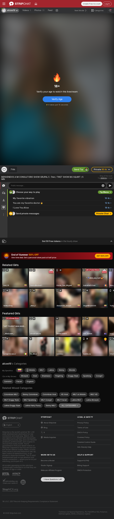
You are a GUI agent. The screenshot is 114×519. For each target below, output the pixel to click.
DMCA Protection (84, 470)
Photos (39, 10)
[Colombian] (19, 370)
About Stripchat (50, 423)
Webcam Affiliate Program (51, 470)
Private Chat (102, 213)
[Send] (110, 185)
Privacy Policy (83, 423)
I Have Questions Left (53, 479)
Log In (107, 4)
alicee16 (6, 363)
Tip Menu (104, 192)
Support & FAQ (83, 461)
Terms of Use (82, 428)
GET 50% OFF (102, 256)
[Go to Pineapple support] (23, 482)
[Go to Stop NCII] (10, 490)
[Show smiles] (103, 185)
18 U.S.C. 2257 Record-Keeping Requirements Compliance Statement (30, 501)
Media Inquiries (50, 437)
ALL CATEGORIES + (70, 405)
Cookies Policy (83, 437)
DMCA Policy (82, 432)
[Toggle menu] (4, 4)
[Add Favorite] (4, 169)
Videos (26, 10)
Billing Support (83, 465)
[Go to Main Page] (20, 4)
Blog (45, 428)
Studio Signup (46, 465)
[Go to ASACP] (16, 474)
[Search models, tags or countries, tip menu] (110, 10)
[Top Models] (36, 4)
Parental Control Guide (86, 442)
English (9, 425)
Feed (50, 10)
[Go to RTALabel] (6, 474)
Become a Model (47, 461)
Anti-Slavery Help (84, 447)
